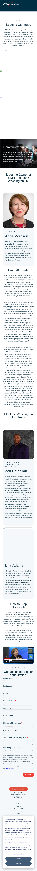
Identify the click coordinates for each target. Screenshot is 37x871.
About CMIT (18, 809)
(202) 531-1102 (18, 797)
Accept (18, 858)
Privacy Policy (9, 839)
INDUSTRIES (18, 806)
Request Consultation (18, 789)
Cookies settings (18, 854)
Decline (18, 863)
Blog (18, 814)
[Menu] (27, 4)
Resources (18, 811)
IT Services (18, 804)
